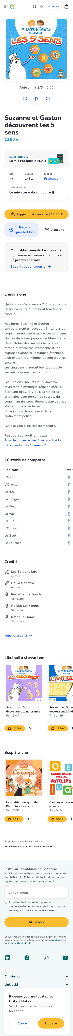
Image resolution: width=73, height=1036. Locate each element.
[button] (41, 6)
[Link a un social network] (7, 958)
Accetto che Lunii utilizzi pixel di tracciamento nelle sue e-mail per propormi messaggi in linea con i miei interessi (37, 906)
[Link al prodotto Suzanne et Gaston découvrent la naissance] (23, 683)
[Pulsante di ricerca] (34, 6)
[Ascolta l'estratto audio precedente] (25, 98)
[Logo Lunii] (13, 6)
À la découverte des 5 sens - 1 (28, 440)
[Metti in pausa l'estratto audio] (36, 99)
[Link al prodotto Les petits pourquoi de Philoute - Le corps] (23, 777)
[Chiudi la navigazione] (5, 6)
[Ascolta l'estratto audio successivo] (47, 98)
